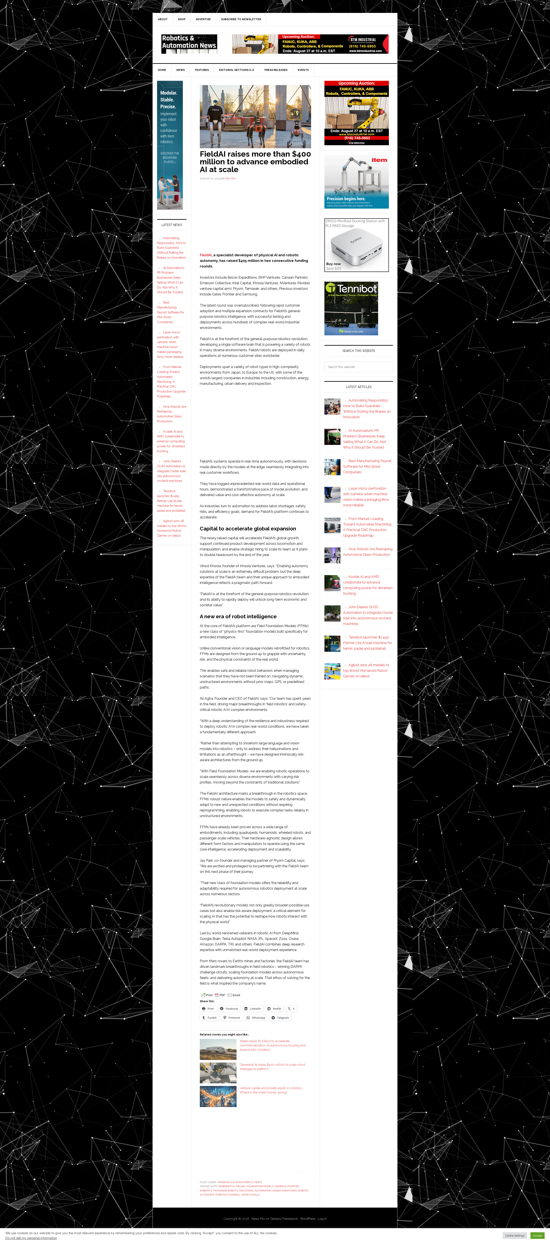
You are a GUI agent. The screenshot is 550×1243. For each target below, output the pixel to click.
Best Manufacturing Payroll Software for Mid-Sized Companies (170, 312)
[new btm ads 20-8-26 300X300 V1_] (356, 143)
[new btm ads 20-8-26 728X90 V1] (310, 52)
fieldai (240, 1186)
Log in (322, 1218)
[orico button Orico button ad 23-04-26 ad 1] (356, 270)
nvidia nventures (284, 1190)
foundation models (259, 1186)
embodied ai (227, 1186)
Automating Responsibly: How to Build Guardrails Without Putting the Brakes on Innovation (171, 247)
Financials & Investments (235, 1182)
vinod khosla (250, 1194)
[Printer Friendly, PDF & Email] (220, 995)
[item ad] (356, 207)
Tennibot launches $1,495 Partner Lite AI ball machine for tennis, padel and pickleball (171, 500)
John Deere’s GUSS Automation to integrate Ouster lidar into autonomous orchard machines (171, 471)
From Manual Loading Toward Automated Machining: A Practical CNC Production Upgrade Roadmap (171, 381)
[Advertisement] (255, 216)
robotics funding (227, 1194)
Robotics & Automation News (189, 44)
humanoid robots (225, 1190)
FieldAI (206, 255)
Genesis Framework (284, 1218)
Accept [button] (537, 1235)
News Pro (258, 1218)
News (258, 1182)
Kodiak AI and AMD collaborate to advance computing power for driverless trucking (171, 441)
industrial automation (255, 1190)
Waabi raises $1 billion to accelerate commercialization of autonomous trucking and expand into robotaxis (273, 1045)
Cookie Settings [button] (515, 1235)
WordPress (308, 1218)
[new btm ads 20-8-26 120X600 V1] (170, 207)
